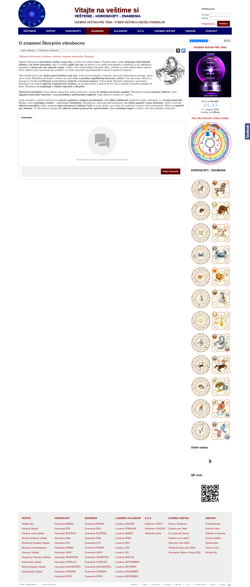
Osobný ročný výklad (33, 533)
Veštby (144, 585)
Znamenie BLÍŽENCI (96, 533)
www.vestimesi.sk (49, 584)
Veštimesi (134, 585)
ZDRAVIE (210, 518)
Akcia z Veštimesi (177, 523)
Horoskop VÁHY (63, 552)
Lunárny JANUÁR (124, 523)
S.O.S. (188, 585)
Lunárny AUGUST (125, 557)
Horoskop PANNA (64, 547)
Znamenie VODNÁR (95, 571)
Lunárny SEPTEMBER (127, 562)
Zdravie (212, 585)
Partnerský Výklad (31, 562)
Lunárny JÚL (122, 552)
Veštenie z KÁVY (154, 523)
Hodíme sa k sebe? (178, 538)
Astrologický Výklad (32, 571)
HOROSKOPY (62, 518)
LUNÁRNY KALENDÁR (128, 518)
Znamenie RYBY (94, 576)
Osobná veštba (200, 585)
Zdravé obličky (213, 538)
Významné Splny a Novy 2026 (184, 552)
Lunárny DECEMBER (126, 576)
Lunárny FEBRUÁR (125, 528)
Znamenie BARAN (94, 523)
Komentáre (26, 117)
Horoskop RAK (62, 538)
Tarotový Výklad (30, 552)
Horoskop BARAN (64, 523)
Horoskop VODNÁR (65, 571)
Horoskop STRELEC (66, 562)
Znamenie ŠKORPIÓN (97, 557)
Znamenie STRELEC (96, 562)
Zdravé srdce (212, 528)
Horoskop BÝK (62, 528)
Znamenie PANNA (94, 547)
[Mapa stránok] (229, 585)
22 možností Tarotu (178, 533)
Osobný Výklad (30, 528)
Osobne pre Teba (177, 528)
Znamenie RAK (93, 538)
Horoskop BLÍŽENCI (65, 533)
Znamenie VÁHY (94, 552)
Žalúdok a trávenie (215, 533)
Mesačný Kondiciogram (34, 547)
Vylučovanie (211, 542)
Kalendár (178, 585)
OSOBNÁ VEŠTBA (178, 518)
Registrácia (208, 23)
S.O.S (148, 518)
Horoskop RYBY (63, 576)
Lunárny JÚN (122, 547)
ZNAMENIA (91, 518)
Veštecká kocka (153, 533)
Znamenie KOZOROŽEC (98, 566)
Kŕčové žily (211, 552)
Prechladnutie (212, 523)
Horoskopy (155, 585)
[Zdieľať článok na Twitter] (178, 51)
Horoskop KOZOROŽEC (68, 566)
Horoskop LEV (62, 542)
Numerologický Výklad (34, 566)
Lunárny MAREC (124, 533)
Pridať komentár (171, 171)
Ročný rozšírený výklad (34, 538)
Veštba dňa (28, 523)
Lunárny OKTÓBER (125, 566)
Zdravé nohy (212, 547)
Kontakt (222, 585)
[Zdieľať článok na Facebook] (183, 51)
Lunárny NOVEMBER (126, 571)
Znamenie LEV (93, 542)
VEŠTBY (26, 518)
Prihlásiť (223, 23)
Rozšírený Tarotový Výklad (36, 557)
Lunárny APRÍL (123, 538)
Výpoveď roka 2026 (178, 542)
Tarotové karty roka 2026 (181, 547)
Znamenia (167, 585)
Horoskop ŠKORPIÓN (66, 557)
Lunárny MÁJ (122, 542)
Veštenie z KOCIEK (155, 528)
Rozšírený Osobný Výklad (35, 542)
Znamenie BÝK (93, 528)
